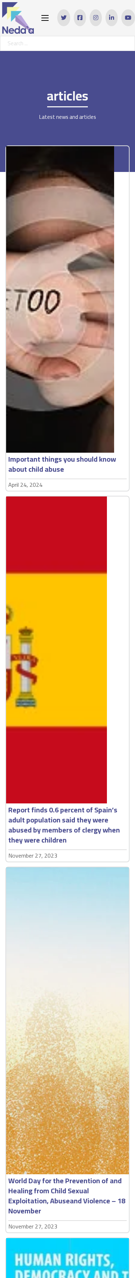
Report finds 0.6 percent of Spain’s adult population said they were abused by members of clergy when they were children (64, 824)
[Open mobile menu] (45, 18)
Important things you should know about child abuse (62, 464)
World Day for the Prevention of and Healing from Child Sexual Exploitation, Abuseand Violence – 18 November (66, 1195)
